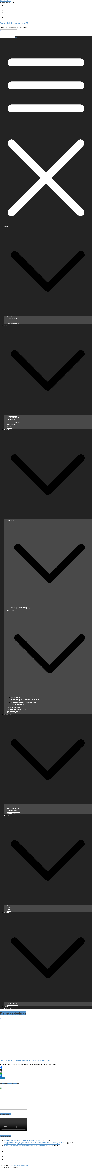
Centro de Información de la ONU (15, 23)
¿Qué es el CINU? (12, 416)
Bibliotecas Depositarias (13, 711)
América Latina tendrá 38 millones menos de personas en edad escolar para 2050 (27, 1145)
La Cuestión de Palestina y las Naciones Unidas (23, 702)
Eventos (6, 1006)
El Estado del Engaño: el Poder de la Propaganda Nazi (25, 699)
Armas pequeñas (15, 697)
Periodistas (7, 912)
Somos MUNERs (11, 813)
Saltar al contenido (5, 1)
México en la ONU (12, 322)
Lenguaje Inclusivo (12, 1003)
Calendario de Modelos (13, 812)
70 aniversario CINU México (14, 423)
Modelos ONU (8, 714)
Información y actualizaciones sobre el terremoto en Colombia (22, 1140)
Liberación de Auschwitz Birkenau (20, 704)
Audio (8, 909)
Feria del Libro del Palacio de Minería (20, 609)
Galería (9, 906)
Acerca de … (10, 317)
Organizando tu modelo (13, 805)
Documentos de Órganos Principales (17, 709)
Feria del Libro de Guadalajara (19, 607)
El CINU (6, 325)
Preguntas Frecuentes (13, 808)
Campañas (10, 426)
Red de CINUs (11, 419)
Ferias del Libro (11, 520)
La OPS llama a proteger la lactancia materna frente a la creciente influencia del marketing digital (32, 1144)
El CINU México (11, 421)
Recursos (6, 429)
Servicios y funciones (13, 417)
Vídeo (8, 907)
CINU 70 (13, 706)
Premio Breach (8, 1008)
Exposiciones (10, 610)
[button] (48, 315)
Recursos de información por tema (16, 713)
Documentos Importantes (14, 707)
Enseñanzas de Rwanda (17, 701)
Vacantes (9, 428)
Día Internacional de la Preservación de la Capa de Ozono (25, 1060)
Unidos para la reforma (13, 323)
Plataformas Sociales (12, 1005)
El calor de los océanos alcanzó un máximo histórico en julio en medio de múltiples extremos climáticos (34, 1142)
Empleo (9, 320)
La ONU (6, 226)
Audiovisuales (8, 815)
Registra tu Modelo (12, 810)
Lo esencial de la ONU (13, 318)
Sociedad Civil (11, 424)
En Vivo (9, 911)
